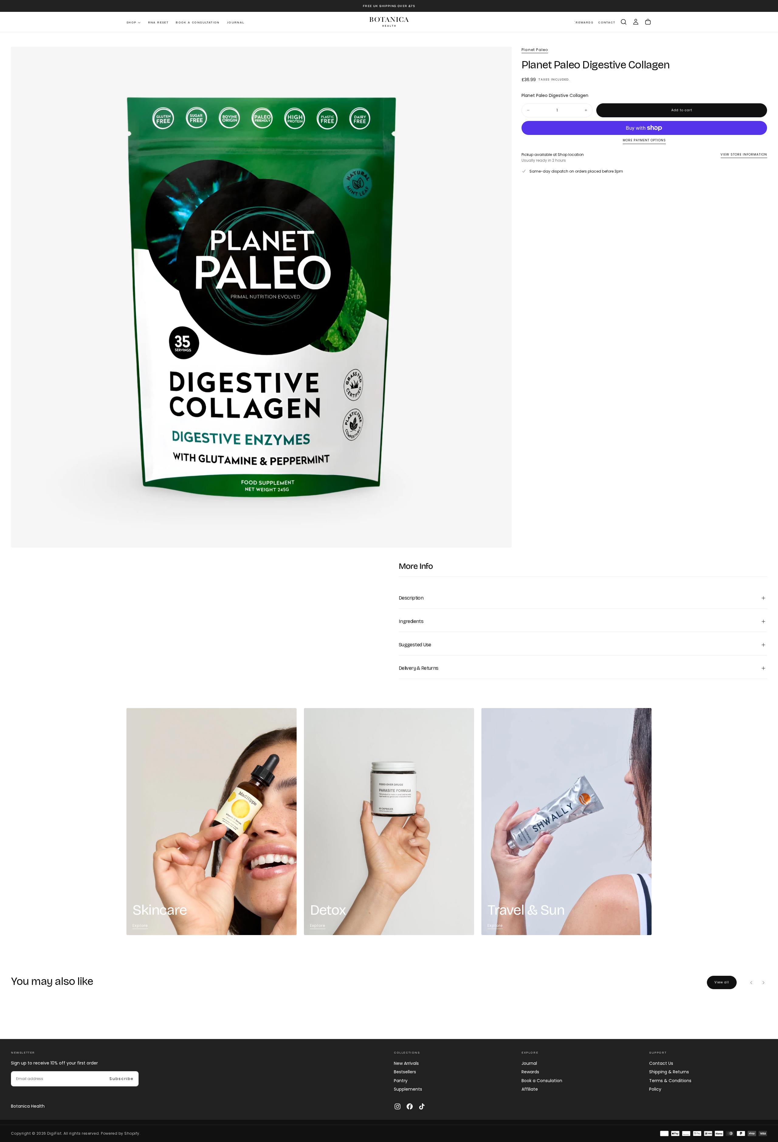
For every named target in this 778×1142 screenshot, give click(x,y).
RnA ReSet (158, 22)
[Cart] (648, 22)
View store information (744, 154)
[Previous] (751, 982)
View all (721, 982)
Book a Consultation (198, 22)
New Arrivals (406, 1063)
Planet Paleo (535, 49)
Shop (131, 22)
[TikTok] (421, 1106)
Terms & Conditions (670, 1081)
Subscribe (121, 1078)
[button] (623, 22)
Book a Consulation (542, 1081)
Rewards (530, 1072)
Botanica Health (28, 1106)
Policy (655, 1089)
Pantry (401, 1081)
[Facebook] (409, 1106)
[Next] (763, 982)
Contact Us (661, 1063)
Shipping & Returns (669, 1072)
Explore (140, 925)
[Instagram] (397, 1106)
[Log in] (635, 22)
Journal (235, 22)
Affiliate (530, 1089)
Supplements (408, 1089)
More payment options (644, 141)
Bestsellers (405, 1072)
